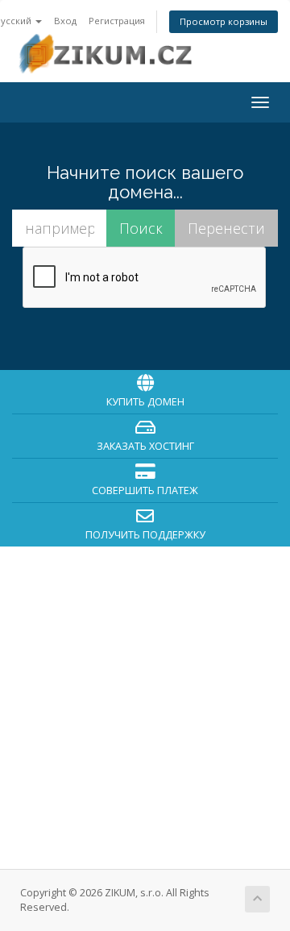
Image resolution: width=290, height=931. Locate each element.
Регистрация (117, 21)
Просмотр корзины (223, 21)
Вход (65, 21)
